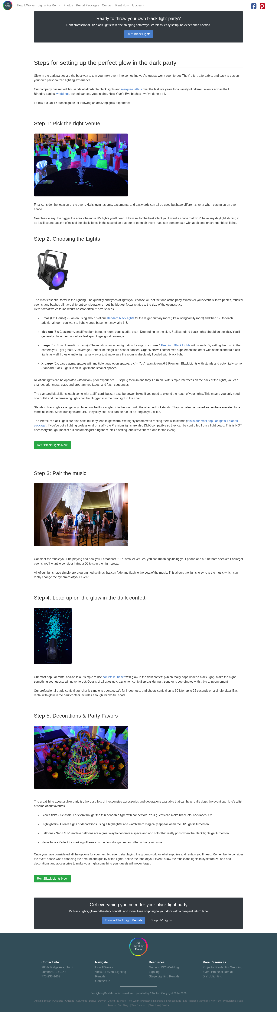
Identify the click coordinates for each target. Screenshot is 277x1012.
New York (216, 1000)
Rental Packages (87, 5)
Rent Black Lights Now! (52, 445)
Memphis (204, 1000)
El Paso (121, 1000)
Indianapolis (158, 1000)
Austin (37, 1000)
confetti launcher (114, 677)
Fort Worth (133, 1000)
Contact (107, 5)
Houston (145, 1000)
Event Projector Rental (218, 971)
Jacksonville (174, 1000)
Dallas (92, 1000)
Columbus (81, 1000)
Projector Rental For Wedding (222, 967)
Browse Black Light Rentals (123, 920)
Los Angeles (190, 1000)
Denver (102, 1000)
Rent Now (122, 5)
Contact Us (102, 981)
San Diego (123, 1005)
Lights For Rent (48, 5)
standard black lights (120, 318)
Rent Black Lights (138, 34)
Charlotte (58, 1000)
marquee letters (131, 89)
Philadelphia (229, 1000)
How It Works (26, 5)
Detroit (111, 1000)
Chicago (69, 1000)
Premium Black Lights (175, 345)
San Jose (154, 1005)
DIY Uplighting (212, 976)
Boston (47, 1000)
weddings (62, 93)
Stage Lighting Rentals (164, 976)
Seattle (165, 1005)
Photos (68, 5)
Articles (137, 5)
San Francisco (139, 1005)
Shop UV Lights (161, 920)
